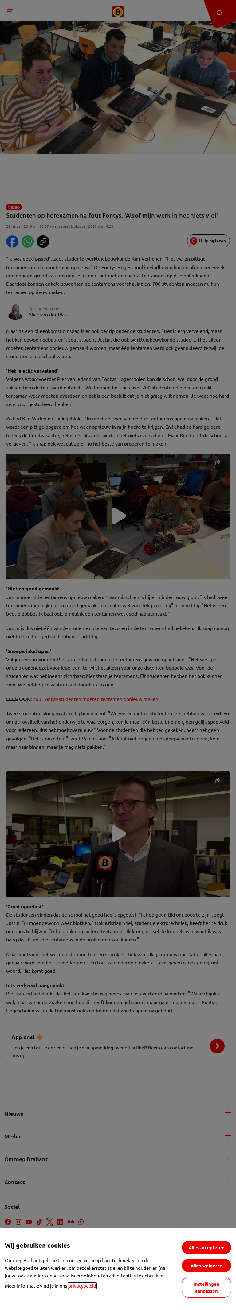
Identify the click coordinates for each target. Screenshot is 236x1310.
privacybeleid (82, 1286)
